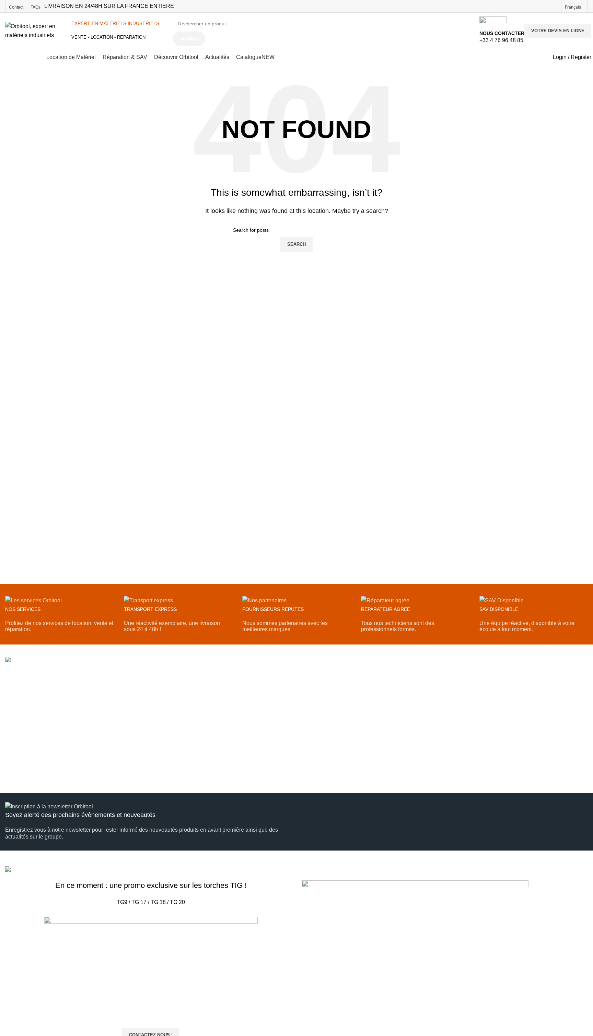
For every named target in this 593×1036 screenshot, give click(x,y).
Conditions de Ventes (522, 681)
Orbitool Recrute (221, 716)
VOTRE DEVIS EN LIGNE (557, 30)
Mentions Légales (518, 692)
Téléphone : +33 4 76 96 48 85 (50, 764)
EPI (305, 751)
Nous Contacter (220, 692)
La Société (214, 681)
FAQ (207, 704)
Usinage (310, 704)
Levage (310, 716)
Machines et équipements (428, 692)
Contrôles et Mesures (325, 728)
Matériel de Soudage (324, 681)
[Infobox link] (296, 33)
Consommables (319, 763)
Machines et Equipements (330, 692)
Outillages (312, 739)
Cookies (508, 704)
